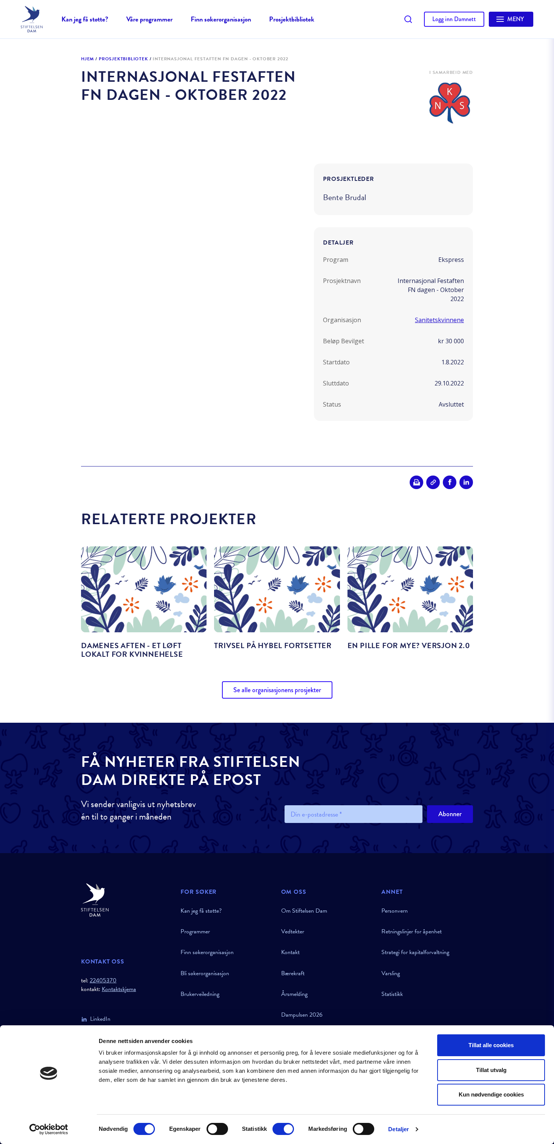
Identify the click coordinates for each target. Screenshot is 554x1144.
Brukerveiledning (200, 994)
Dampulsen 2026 (302, 1014)
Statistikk (392, 994)
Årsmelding (294, 994)
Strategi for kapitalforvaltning (415, 952)
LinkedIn (100, 1018)
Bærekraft (293, 973)
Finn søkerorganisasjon (221, 19)
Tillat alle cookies (491, 1045)
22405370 (103, 980)
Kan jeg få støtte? (84, 19)
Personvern (394, 910)
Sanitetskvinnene (439, 320)
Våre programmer (149, 19)
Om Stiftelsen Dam (304, 910)
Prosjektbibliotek (291, 19)
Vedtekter (292, 931)
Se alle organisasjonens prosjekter (277, 690)
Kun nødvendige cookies (491, 1094)
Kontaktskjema (119, 989)
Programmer (195, 931)
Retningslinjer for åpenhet (411, 931)
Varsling (390, 973)
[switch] (217, 1129)
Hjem (87, 59)
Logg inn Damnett (454, 19)
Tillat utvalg (491, 1070)
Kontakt (290, 952)
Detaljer (398, 1129)
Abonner (450, 814)
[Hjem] (126, 900)
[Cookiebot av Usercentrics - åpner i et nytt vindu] (49, 1129)
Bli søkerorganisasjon (205, 973)
